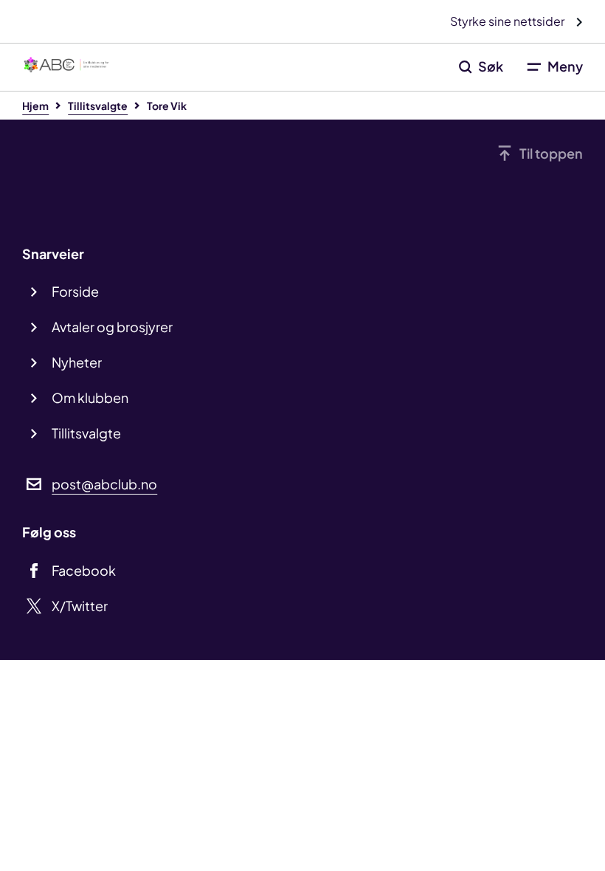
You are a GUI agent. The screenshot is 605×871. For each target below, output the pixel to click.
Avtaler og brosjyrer (112, 326)
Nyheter (77, 362)
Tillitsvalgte (86, 432)
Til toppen (551, 153)
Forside (75, 291)
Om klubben (90, 397)
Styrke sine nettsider (508, 21)
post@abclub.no (104, 483)
